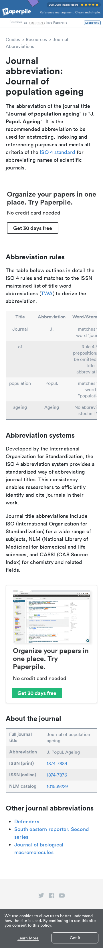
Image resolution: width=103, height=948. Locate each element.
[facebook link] (51, 897)
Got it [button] (75, 937)
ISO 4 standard (57, 152)
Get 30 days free (32, 228)
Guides (13, 39)
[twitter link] (41, 897)
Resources (36, 39)
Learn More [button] (28, 938)
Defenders (26, 821)
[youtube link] (62, 897)
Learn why (92, 23)
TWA (47, 293)
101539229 (57, 786)
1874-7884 (57, 763)
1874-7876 (57, 775)
